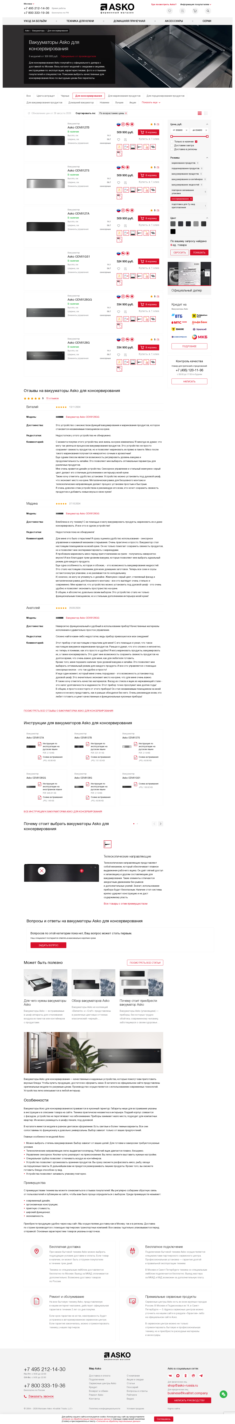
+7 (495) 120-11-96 (189, 370)
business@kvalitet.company (188, 1393)
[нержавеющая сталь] (196, 223)
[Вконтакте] (170, 1375)
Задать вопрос (48, 945)
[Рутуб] (193, 1375)
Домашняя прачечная (129, 21)
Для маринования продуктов (124, 96)
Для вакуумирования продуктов (44, 102)
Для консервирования (88, 96)
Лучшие (119, 102)
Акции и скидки (135, 1379)
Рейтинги (132, 1395)
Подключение (96, 1379)
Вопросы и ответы (137, 1391)
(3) (158, 124)
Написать (189, 381)
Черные (65, 96)
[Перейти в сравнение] (182, 11)
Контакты (94, 1398)
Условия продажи (135, 1408)
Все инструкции (63, 811)
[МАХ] (177, 1375)
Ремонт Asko (96, 1395)
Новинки (104, 102)
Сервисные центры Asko (102, 1383)
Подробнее (189, 346)
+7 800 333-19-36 (36, 12)
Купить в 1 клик (149, 139)
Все (29, 96)
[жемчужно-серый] (173, 223)
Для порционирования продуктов (165, 96)
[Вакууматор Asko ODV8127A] (46, 226)
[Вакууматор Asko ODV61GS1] (46, 269)
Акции (132, 102)
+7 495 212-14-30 (36, 8)
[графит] (188, 223)
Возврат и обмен (98, 1391)
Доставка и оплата (99, 1375)
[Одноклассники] (185, 1375)
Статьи (131, 1383)
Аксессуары (174, 21)
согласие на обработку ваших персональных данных (86, 1419)
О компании (133, 1375)
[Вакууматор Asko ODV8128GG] (46, 312)
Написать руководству (189, 1400)
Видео (130, 1398)
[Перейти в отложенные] (169, 11)
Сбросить (179, 252)
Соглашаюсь (164, 1419)
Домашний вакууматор (81, 102)
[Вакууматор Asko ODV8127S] (46, 183)
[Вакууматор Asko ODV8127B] (46, 140)
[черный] (173, 231)
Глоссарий (132, 1387)
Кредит (93, 1387)
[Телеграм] (201, 1375)
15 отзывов (52, 398)
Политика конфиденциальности (104, 1408)
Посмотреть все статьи (145, 962)
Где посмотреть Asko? (163, 4)
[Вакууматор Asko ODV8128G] (46, 355)
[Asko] (117, 9)
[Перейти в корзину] (195, 11)
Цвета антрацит (46, 96)
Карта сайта (174, 1408)
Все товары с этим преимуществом (125, 903)
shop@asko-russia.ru (183, 1385)
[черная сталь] (203, 223)
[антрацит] (180, 223)
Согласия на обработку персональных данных (118, 1421)
